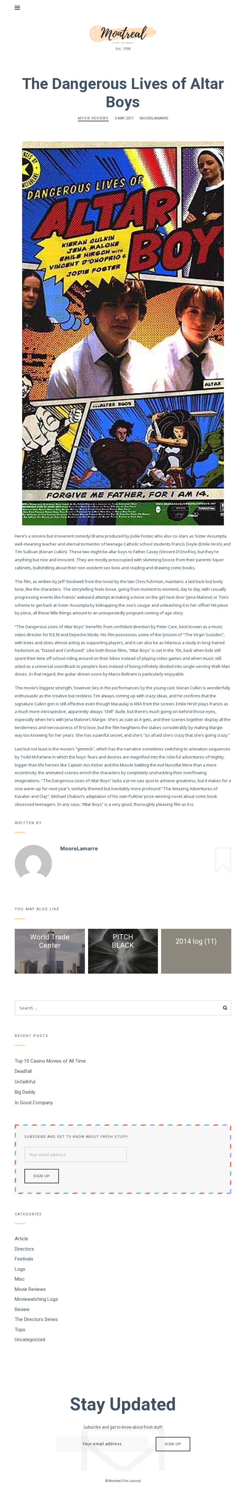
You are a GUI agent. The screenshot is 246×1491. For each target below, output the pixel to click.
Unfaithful (25, 1081)
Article (21, 1239)
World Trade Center (50, 941)
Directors (24, 1249)
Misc (20, 1279)
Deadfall (23, 1071)
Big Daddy (25, 1092)
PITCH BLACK (123, 941)
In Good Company (34, 1102)
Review (22, 1309)
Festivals (24, 1259)
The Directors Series (36, 1319)
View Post (50, 963)
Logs (20, 1269)
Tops (20, 1330)
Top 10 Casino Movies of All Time (50, 1061)
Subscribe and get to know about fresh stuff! (76, 1137)
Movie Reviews (93, 118)
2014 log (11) (196, 941)
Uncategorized (30, 1339)
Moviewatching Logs (36, 1299)
